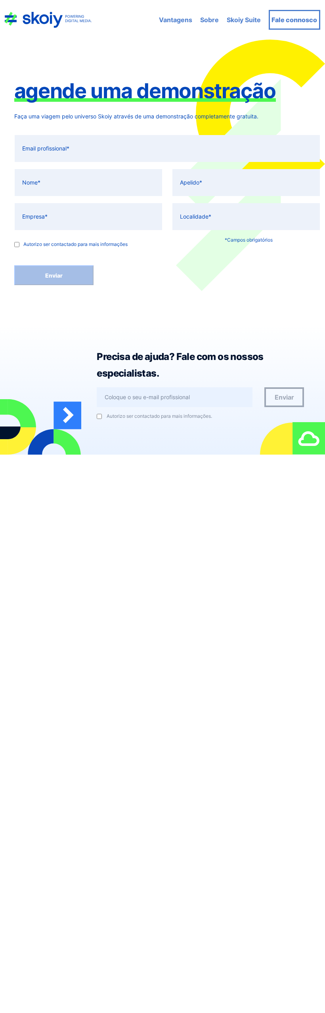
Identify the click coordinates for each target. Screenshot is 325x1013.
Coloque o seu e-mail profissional (147, 397)
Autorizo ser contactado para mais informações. (159, 416)
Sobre (209, 20)
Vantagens (175, 20)
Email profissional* (45, 148)
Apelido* (191, 182)
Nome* (31, 182)
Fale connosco (294, 20)
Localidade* (195, 216)
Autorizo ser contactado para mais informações (75, 244)
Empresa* (35, 216)
